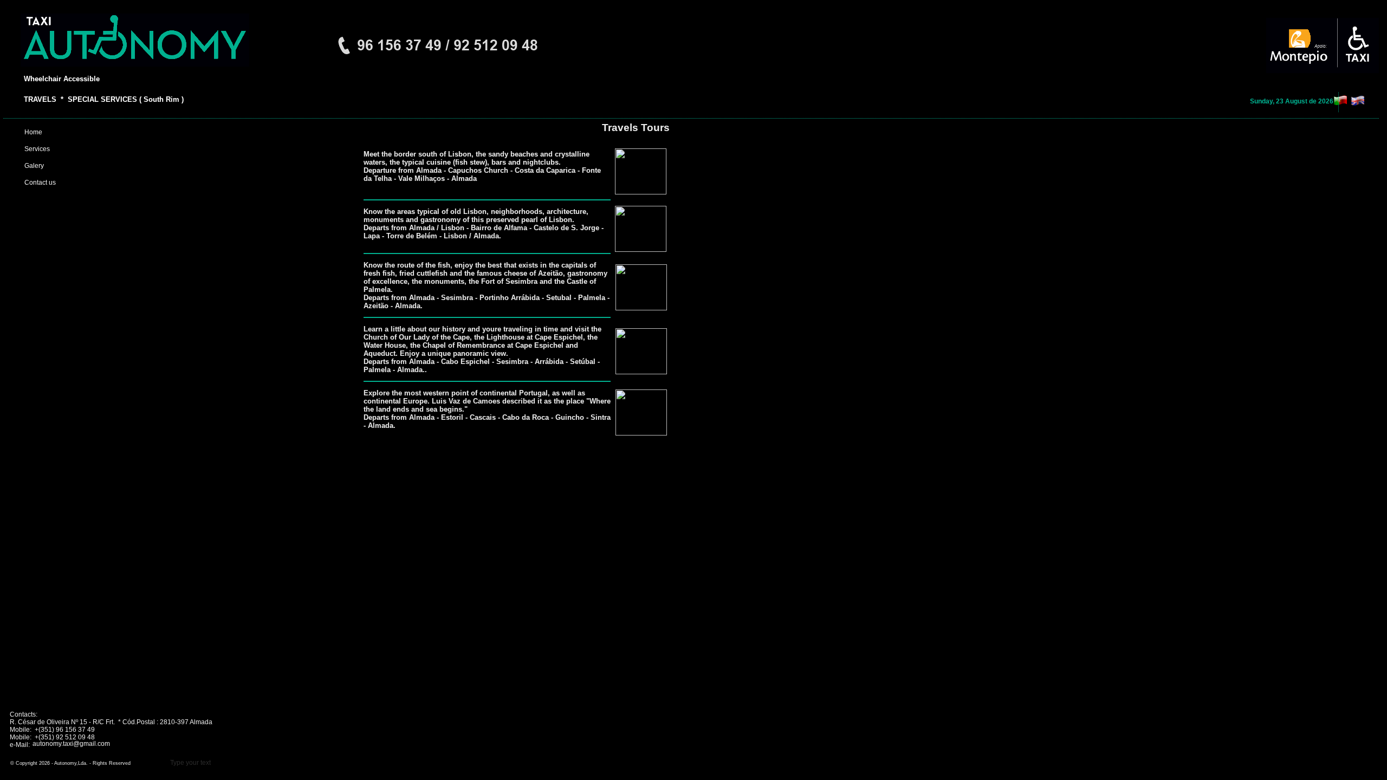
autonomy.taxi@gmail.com (71, 744)
